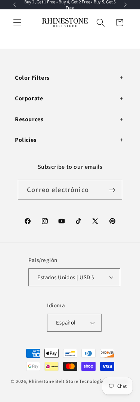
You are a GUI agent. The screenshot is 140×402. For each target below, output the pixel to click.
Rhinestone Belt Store (53, 381)
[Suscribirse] (112, 190)
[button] (17, 22)
